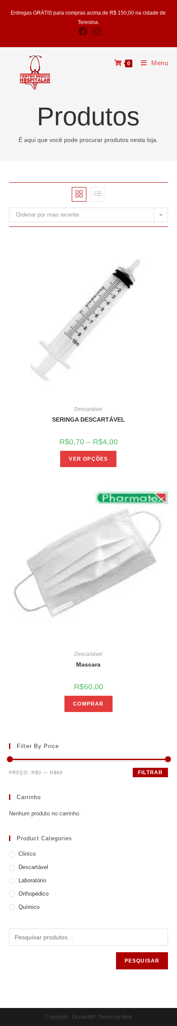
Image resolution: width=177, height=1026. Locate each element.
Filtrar (150, 773)
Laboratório (32, 880)
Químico (29, 907)
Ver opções (88, 459)
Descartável (88, 409)
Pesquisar (142, 961)
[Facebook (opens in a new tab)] (83, 31)
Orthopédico (33, 893)
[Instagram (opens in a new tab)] (95, 31)
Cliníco (27, 854)
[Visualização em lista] (98, 194)
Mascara (88, 664)
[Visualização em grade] (79, 194)
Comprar (88, 704)
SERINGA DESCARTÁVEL (88, 419)
